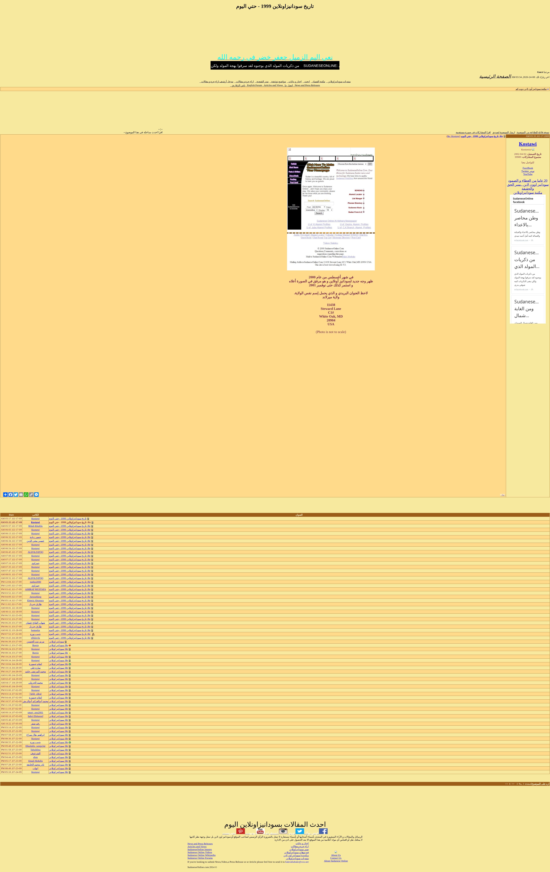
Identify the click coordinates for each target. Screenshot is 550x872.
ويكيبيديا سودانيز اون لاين (296, 855)
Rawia (35, 645)
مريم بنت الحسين (35, 641)
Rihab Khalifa (35, 526)
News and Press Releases (306, 85)
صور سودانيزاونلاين (299, 849)
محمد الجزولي (35, 682)
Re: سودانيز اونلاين (58, 645)
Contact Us (335, 858)
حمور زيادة (35, 537)
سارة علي (36, 667)
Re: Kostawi (453, 136)
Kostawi (528, 144)
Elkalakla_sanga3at (35, 746)
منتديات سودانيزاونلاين (338, 81)
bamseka (35, 630)
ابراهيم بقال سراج (35, 734)
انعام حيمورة (35, 664)
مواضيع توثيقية (278, 81)
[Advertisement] (275, 33)
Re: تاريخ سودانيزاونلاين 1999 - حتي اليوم (482, 136)
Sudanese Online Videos (199, 852)
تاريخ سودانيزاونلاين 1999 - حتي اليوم (68, 518)
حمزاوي (36, 563)
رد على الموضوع (540, 783)
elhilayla (35, 638)
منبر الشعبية (262, 81)
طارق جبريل (35, 604)
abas (35, 757)
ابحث (306, 81)
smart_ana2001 (35, 712)
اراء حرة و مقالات (244, 81)
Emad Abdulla (35, 761)
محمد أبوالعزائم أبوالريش (35, 701)
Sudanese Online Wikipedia (201, 855)
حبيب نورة (35, 634)
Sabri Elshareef (35, 716)
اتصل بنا (288, 85)
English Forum (253, 85)
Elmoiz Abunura (35, 600)
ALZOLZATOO (35, 552)
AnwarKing (35, 596)
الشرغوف (36, 753)
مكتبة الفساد (318, 81)
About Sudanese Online (336, 861)
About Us (336, 855)
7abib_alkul (35, 694)
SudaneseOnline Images (199, 849)
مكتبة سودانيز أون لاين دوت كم (531, 89)
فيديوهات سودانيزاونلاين (296, 852)
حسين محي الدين (35, 541)
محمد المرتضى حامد (35, 671)
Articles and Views (272, 85)
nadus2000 (35, 582)
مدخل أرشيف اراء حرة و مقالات (216, 81)
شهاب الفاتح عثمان (35, 622)
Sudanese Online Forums (200, 858)
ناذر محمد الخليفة (35, 764)
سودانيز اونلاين (56, 641)
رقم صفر (35, 723)
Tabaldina (36, 749)
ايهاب (35, 768)
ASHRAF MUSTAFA (35, 589)
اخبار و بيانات (294, 81)
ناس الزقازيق (237, 85)
